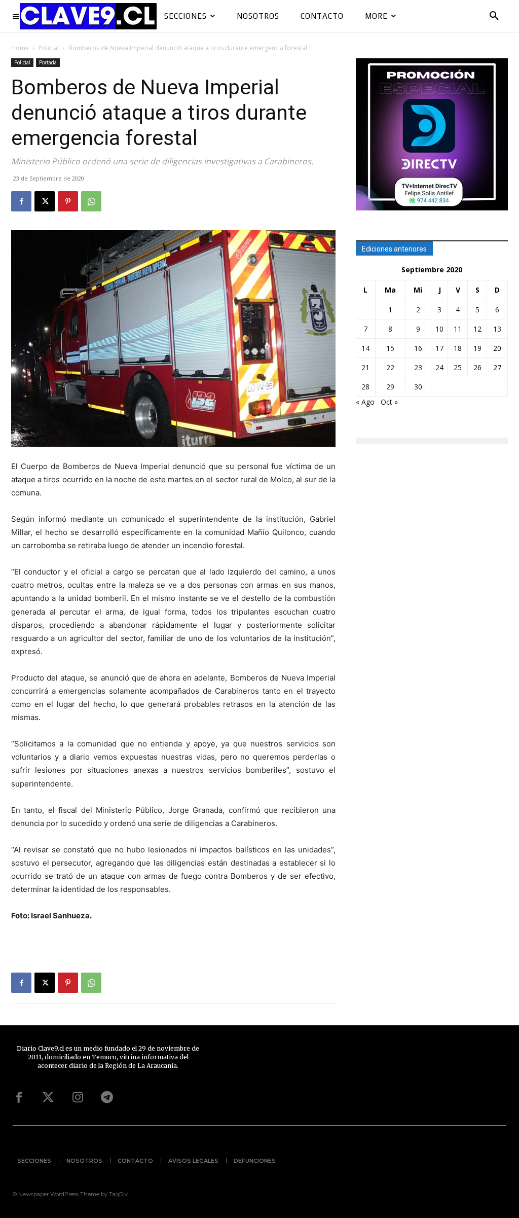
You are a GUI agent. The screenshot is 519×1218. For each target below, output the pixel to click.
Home (20, 48)
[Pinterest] (68, 201)
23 (418, 367)
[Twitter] (48, 1098)
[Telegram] (107, 1098)
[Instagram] (77, 1098)
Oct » (389, 402)
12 (477, 329)
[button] (494, 16)
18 (458, 348)
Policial (49, 48)
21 (365, 367)
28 (365, 386)
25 (458, 367)
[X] (44, 201)
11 (458, 329)
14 (365, 348)
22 (390, 367)
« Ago (365, 402)
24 (439, 367)
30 (418, 386)
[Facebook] (21, 201)
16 (418, 348)
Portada (48, 62)
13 (497, 329)
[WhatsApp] (91, 201)
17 (439, 348)
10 (439, 329)
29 (390, 386)
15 (390, 348)
